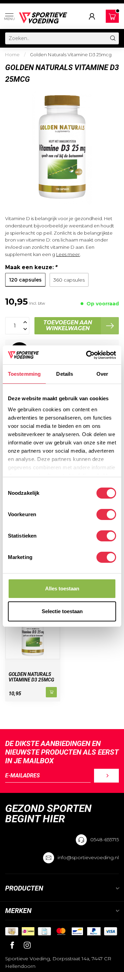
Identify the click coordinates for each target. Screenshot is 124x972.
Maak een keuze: (31, 267)
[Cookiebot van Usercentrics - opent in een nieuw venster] (87, 355)
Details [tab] (64, 374)
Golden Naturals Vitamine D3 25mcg (71, 54)
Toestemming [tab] (24, 374)
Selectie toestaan (62, 611)
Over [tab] (102, 374)
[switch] (106, 514)
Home (12, 54)
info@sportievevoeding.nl (88, 857)
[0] (112, 16)
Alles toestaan (62, 588)
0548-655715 (104, 839)
